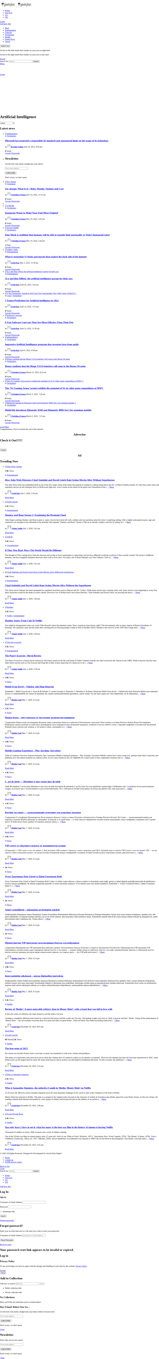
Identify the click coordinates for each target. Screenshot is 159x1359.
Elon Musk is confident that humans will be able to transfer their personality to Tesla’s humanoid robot (57, 235)
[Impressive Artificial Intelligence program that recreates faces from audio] (82, 337)
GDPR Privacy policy (13, 1162)
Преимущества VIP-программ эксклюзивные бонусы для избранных (42, 943)
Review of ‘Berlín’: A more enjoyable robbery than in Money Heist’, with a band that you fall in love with (58, 1009)
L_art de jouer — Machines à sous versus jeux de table (32, 781)
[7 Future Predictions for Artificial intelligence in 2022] (82, 293)
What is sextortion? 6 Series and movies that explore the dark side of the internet (46, 256)
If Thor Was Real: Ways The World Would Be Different (33, 550)
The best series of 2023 (16, 1048)
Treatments (11, 184)
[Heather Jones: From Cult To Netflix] (82, 607)
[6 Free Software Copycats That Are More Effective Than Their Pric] (82, 315)
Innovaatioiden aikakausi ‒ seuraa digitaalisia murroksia (34, 976)
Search (36, 61)
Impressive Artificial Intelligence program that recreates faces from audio (42, 344)
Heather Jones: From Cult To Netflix (23, 620)
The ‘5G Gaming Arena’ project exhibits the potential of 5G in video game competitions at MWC (54, 388)
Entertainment (10, 30)
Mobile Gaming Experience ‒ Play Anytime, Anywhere (33, 750)
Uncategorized (12, 545)
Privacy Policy (81, 1266)
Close (2, 1169)
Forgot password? (7, 1220)
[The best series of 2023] (82, 1035)
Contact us (9, 1160)
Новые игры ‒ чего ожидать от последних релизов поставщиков (40, 717)
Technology (9, 35)
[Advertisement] (79, 94)
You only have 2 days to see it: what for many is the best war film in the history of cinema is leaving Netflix (59, 1127)
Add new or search (7, 1284)
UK (6, 17)
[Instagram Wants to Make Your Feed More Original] (82, 206)
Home (7, 10)
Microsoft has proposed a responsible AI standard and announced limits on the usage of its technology (57, 140)
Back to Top (5, 1166)
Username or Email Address (11, 1202)
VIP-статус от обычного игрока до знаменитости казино (35, 845)
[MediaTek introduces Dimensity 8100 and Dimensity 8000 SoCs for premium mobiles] (82, 403)
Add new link (5, 24)
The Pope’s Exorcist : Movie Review (23, 655)
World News (10, 39)
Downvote (15, 153)
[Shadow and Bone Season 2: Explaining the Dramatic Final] (82, 502)
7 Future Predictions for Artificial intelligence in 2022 (32, 300)
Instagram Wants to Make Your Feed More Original (31, 213)
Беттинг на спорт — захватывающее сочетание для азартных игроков (43, 812)
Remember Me (8, 1212)
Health (7, 37)
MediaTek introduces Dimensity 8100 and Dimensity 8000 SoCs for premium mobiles (48, 410)
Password (4, 1207)
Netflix (9, 616)
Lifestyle (8, 32)
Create (3, 450)
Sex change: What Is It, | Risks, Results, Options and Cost (34, 188)
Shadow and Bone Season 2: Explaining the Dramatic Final (35, 515)
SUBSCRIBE (10, 173)
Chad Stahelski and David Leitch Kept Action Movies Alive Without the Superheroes (48, 585)
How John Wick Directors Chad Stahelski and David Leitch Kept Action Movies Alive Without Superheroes (60, 480)
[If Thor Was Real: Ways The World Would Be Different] (82, 537)
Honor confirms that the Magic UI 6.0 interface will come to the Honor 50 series (45, 366)
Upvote (8, 153)
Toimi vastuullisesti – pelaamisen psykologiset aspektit (32, 909)
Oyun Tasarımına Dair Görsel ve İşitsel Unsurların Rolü (33, 876)
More (112, 487)
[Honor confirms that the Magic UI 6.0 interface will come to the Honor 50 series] (82, 359)
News (9, 682)
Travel (7, 41)
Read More (9, 498)
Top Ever (8, 13)
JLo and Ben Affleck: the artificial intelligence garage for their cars (39, 278)
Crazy (9, 296)
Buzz (7, 28)
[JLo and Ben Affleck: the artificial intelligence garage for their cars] (82, 272)
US (6, 15)
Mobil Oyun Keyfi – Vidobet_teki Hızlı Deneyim (29, 686)
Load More (4, 427)
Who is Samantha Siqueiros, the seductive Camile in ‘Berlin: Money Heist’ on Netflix (48, 1088)
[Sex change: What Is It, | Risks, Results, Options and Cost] (82, 182)
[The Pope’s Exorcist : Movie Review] (82, 642)
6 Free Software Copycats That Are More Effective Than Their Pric (39, 322)
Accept (3, 1270)
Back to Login (5, 1244)
